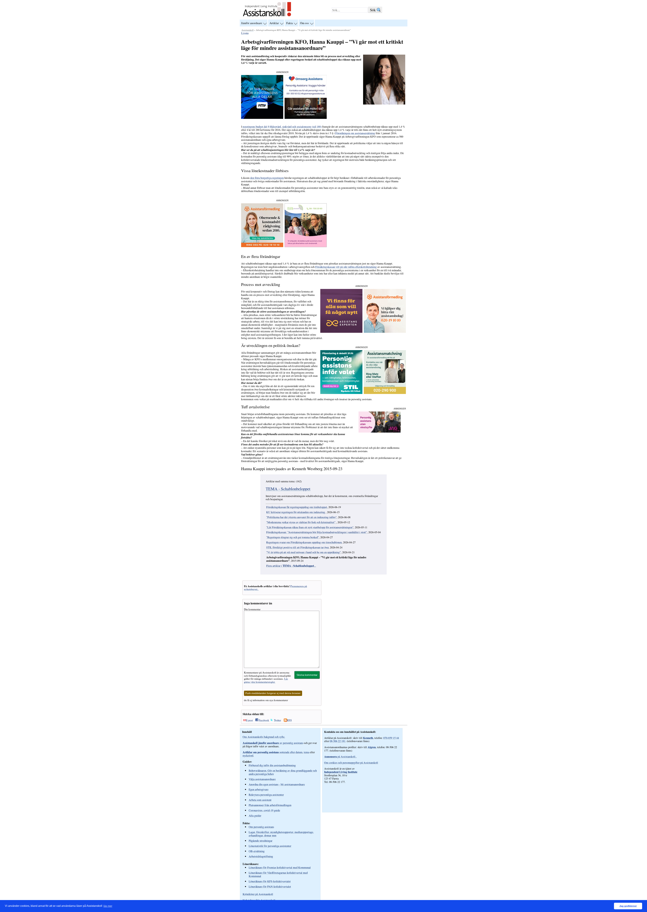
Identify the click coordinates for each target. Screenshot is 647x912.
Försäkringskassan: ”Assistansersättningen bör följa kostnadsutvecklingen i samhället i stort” (316, 532)
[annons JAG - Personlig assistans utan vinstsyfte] (380, 431)
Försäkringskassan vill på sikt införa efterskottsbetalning (346, 267)
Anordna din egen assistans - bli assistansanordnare (277, 784)
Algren (372, 747)
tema (306, 752)
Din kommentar (252, 609)
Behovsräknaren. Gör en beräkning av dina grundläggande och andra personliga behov (283, 772)
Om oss (304, 23)
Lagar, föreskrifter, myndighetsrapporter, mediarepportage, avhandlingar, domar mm (281, 833)
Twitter (277, 720)
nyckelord (248, 755)
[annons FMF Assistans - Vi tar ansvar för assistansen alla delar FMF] (262, 118)
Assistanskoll (247, 30)
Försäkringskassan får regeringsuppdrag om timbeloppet (296, 507)
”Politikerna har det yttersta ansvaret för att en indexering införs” (301, 517)
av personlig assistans (273, 743)
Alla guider (255, 815)
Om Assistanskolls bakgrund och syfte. (264, 737)
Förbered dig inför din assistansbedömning (272, 765)
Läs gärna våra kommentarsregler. (266, 680)
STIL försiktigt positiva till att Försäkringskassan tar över (297, 547)
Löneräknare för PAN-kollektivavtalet (270, 886)
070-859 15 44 (391, 738)
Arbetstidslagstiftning (261, 856)
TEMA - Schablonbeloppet (288, 488)
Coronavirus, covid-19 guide (264, 810)
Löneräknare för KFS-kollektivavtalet (270, 881)
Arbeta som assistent (260, 800)
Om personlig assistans (261, 827)
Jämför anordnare (251, 23)
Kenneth (368, 738)
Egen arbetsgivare (258, 789)
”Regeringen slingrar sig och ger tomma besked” (292, 537)
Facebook (264, 720)
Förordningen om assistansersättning (355, 133)
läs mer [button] (107, 906)
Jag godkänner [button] (628, 906)
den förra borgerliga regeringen (267, 178)
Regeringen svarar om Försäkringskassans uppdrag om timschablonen (304, 542)
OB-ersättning (257, 851)
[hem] (267, 17)
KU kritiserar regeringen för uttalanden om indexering (296, 512)
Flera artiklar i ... (291, 566)
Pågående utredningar (260, 841)
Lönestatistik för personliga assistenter (270, 846)
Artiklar (274, 23)
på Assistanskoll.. (340, 756)
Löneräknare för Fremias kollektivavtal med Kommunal (280, 867)
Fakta (289, 23)
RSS (289, 720)
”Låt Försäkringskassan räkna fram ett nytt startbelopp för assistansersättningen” (309, 527)
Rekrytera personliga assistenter (266, 795)
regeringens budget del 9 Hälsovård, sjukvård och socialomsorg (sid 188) (282, 126)
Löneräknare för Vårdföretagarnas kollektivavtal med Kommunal (278, 874)
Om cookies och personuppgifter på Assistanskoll (351, 762)
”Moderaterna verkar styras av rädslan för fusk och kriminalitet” (301, 522)
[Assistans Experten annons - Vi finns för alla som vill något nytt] (341, 332)
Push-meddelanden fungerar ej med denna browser (273, 693)
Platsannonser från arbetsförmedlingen (270, 805)
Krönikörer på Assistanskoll (258, 894)
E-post (249, 720)
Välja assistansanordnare (262, 779)
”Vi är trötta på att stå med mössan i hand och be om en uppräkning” (303, 552)
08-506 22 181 (337, 741)
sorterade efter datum (272, 752)
